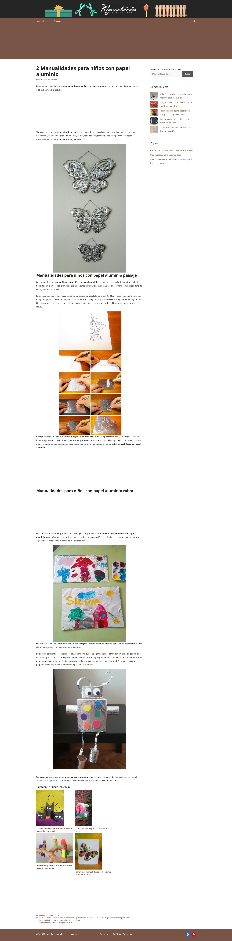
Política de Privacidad (123, 934)
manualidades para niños (120, 918)
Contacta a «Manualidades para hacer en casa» (171, 150)
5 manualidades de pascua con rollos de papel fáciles (60, 920)
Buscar (188, 74)
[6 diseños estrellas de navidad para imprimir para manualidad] (154, 96)
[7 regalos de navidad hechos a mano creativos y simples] (154, 105)
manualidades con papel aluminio (73, 918)
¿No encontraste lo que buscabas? (166, 69)
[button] (194, 21)
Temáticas (58, 21)
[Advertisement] (116, 42)
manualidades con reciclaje (98, 918)
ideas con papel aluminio (49, 918)
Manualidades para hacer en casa (165, 155)
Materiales (41, 21)
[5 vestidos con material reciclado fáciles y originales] (154, 121)
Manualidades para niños (49, 915)
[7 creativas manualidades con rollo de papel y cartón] (154, 130)
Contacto (103, 934)
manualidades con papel (47, 139)
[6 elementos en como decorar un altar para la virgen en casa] (154, 113)
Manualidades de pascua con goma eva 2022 (56, 922)
